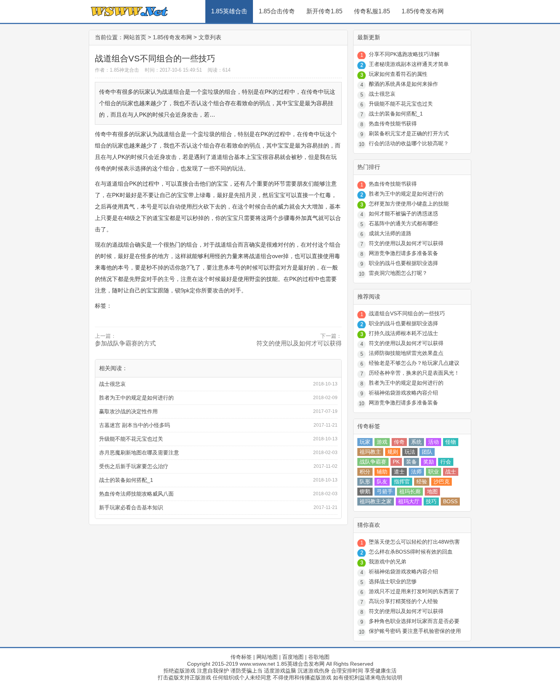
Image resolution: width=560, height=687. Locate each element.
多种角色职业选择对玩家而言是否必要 (414, 621)
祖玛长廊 (410, 491)
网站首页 (134, 37)
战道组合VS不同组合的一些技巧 (407, 313)
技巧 (431, 501)
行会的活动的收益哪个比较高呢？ (409, 143)
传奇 (399, 442)
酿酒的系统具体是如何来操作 (403, 84)
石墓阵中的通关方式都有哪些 (403, 223)
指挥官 (402, 481)
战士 (450, 472)
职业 (433, 472)
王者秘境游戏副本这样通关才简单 (409, 64)
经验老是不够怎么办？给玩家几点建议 (414, 363)
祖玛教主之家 (376, 501)
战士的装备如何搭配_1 (126, 480)
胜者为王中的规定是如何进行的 (136, 398)
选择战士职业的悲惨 (393, 581)
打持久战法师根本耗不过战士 (403, 333)
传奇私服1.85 (372, 11)
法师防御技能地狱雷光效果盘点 (406, 353)
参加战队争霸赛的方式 (125, 343)
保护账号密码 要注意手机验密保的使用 (415, 631)
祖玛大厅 (408, 501)
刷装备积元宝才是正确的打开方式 (409, 133)
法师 (416, 472)
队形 (365, 481)
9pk (185, 290)
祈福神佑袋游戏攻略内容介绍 (403, 393)
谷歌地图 (319, 657)
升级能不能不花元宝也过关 (131, 439)
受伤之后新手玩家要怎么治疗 (133, 466)
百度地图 (293, 657)
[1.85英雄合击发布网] (146, 21)
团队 (427, 452)
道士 (399, 472)
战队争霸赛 (373, 462)
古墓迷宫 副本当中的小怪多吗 (134, 425)
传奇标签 (241, 657)
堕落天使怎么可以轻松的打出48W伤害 (414, 542)
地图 (432, 491)
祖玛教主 (370, 452)
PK (396, 462)
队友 (382, 481)
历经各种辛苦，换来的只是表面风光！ (414, 373)
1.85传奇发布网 (423, 11)
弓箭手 (385, 491)
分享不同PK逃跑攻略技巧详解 (404, 54)
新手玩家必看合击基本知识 (131, 507)
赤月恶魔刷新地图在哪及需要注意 (139, 452)
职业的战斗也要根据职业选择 (403, 263)
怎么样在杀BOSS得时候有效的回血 (411, 552)
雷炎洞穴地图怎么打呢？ (398, 273)
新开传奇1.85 (324, 11)
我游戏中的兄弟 (387, 562)
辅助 (382, 472)
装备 (411, 462)
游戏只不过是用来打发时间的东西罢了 (414, 591)
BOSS (450, 501)
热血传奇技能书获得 (393, 123)
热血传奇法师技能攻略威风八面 (136, 494)
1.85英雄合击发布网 (301, 664)
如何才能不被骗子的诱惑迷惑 (403, 213)
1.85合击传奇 (277, 11)
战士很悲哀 (112, 384)
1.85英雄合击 (229, 11)
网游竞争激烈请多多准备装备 (403, 253)
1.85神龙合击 (124, 70)
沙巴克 (442, 481)
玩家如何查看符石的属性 (398, 74)
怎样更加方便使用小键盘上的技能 (409, 204)
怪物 (450, 442)
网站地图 (267, 657)
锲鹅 (365, 491)
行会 (445, 462)
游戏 (382, 442)
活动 (433, 442)
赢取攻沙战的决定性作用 (128, 411)
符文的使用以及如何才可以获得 (299, 343)
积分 (365, 472)
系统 (416, 442)
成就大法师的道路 (390, 233)
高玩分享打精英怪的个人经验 (403, 601)
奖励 (428, 462)
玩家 (365, 442)
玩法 (410, 452)
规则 (392, 452)
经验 (421, 481)
